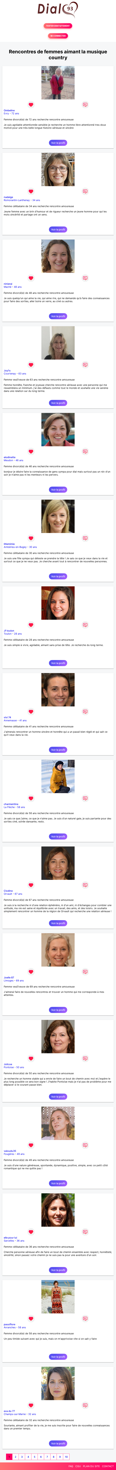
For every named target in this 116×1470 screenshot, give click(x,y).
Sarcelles (9, 1240)
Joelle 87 (9, 977)
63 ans (22, 373)
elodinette (9, 457)
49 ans (20, 1153)
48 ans (18, 286)
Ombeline (9, 110)
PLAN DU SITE (91, 1466)
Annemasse (10, 720)
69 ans (20, 980)
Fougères (9, 1153)
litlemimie (9, 543)
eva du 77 (9, 1411)
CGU (78, 1466)
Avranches (10, 1327)
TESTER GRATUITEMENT (58, 26)
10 (66, 1456)
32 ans (32, 1414)
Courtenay (10, 373)
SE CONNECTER (58, 36)
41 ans (23, 720)
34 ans (36, 200)
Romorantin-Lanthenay (17, 200)
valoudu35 (10, 1150)
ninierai (8, 283)
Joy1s (7, 370)
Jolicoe (8, 1064)
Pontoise (9, 1067)
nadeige (8, 197)
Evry (6, 113)
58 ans (21, 807)
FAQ (71, 1466)
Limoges (8, 980)
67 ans (18, 893)
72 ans (15, 113)
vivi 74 (7, 717)
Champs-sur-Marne (15, 1414)
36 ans (20, 1240)
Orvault (8, 893)
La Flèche (9, 807)
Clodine (8, 890)
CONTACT (108, 1466)
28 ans (18, 633)
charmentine (11, 804)
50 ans (20, 1067)
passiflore (9, 1324)
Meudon (8, 460)
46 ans (19, 460)
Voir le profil (58, 142)
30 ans (33, 546)
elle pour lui (10, 1237)
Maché (7, 286)
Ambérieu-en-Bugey (15, 546)
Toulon (7, 633)
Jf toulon (9, 630)
